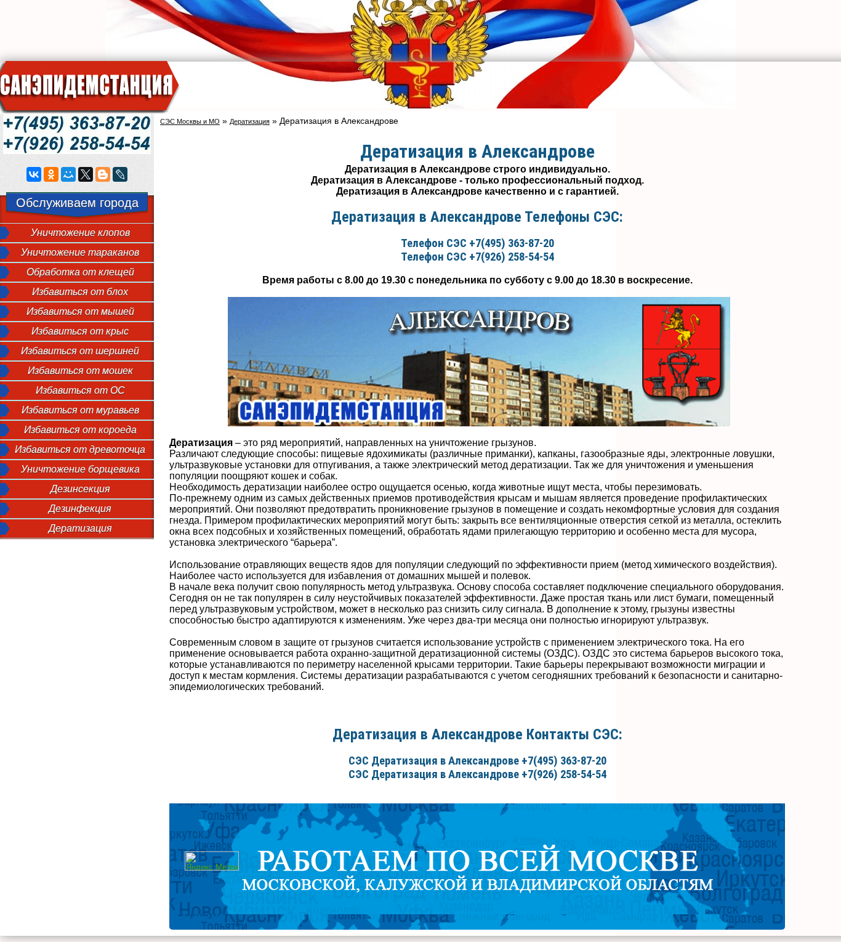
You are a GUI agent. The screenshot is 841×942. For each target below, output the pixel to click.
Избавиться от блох (80, 291)
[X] (85, 174)
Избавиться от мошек (80, 370)
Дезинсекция (80, 489)
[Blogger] (102, 174)
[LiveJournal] (120, 174)
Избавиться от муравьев (80, 410)
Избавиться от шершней (80, 351)
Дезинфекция (80, 508)
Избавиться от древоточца (80, 449)
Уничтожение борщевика (80, 469)
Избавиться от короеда (80, 429)
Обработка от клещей (80, 272)
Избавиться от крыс (80, 331)
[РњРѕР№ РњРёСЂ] (68, 174)
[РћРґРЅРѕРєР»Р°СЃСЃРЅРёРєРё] (51, 174)
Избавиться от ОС (80, 390)
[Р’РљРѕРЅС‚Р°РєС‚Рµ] (33, 174)
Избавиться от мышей (80, 311)
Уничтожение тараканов (80, 252)
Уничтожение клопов (80, 232)
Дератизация (80, 528)
